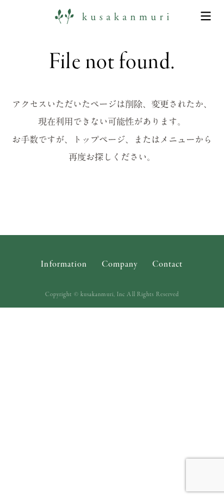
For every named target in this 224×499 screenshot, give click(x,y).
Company (120, 265)
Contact (167, 265)
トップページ (99, 139)
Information (64, 265)
